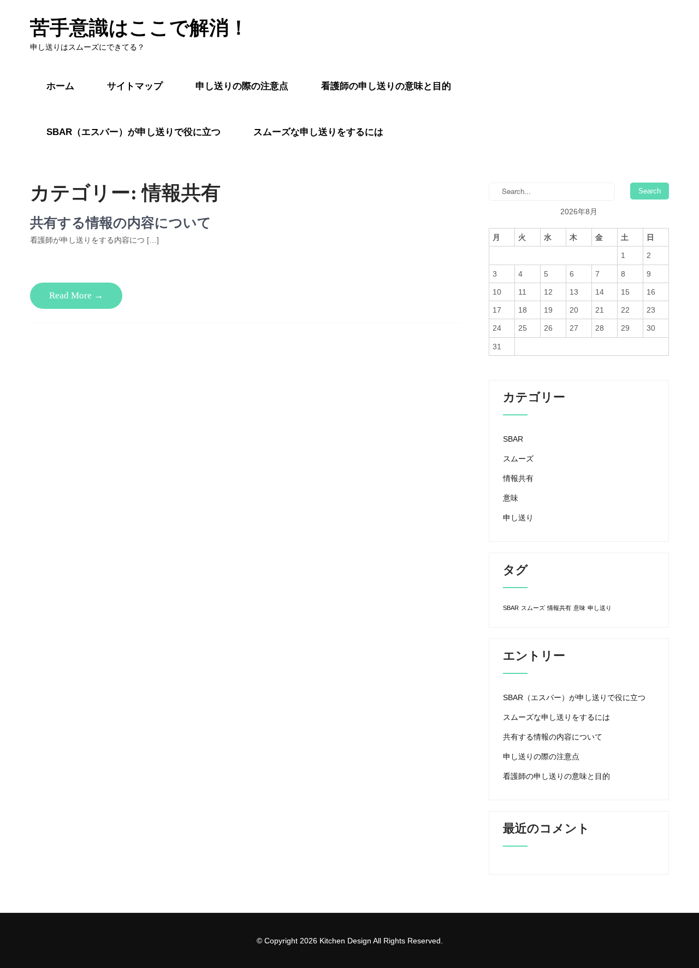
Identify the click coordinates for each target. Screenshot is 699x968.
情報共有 (518, 478)
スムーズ (518, 458)
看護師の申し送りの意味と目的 (386, 86)
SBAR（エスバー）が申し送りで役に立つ (133, 132)
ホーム (60, 86)
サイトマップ (135, 86)
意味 (510, 498)
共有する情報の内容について (120, 222)
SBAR (513, 439)
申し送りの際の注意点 (242, 86)
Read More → (76, 295)
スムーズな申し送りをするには (318, 132)
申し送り (518, 517)
